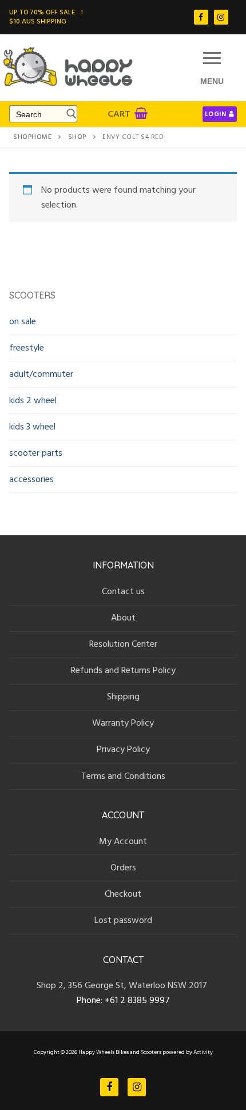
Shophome (32, 137)
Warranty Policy (123, 723)
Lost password (123, 920)
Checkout (123, 894)
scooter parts (35, 453)
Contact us (123, 591)
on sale (22, 321)
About (123, 617)
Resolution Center (123, 644)
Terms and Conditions (123, 776)
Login (216, 114)
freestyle (26, 347)
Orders (123, 867)
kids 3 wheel (32, 426)
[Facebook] (201, 17)
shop (77, 137)
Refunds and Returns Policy (123, 670)
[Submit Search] (69, 113)
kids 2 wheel (33, 400)
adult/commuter (41, 374)
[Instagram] (221, 17)
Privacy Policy (123, 749)
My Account (123, 841)
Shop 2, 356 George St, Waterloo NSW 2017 (123, 985)
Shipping (123, 696)
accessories (31, 479)
